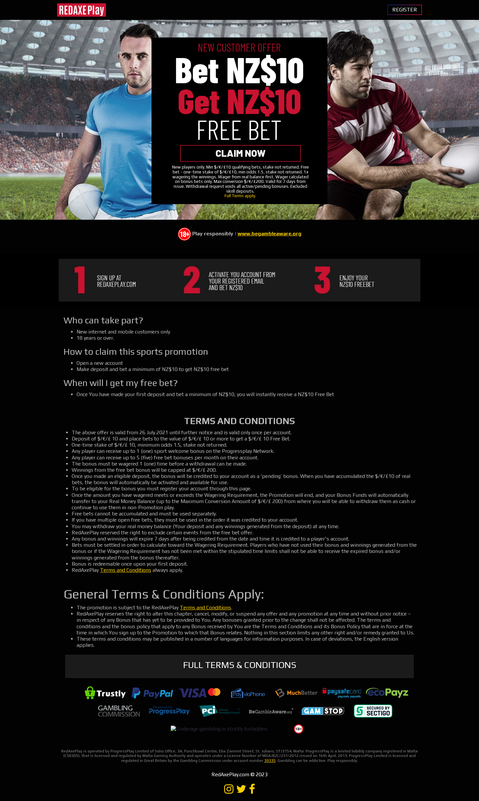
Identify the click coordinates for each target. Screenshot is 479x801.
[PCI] (219, 710)
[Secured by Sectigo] (373, 710)
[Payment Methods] (105, 692)
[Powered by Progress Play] (169, 710)
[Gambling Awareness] (271, 710)
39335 (270, 760)
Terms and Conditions (125, 570)
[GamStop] (322, 710)
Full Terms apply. (240, 195)
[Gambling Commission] (118, 710)
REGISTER (404, 10)
